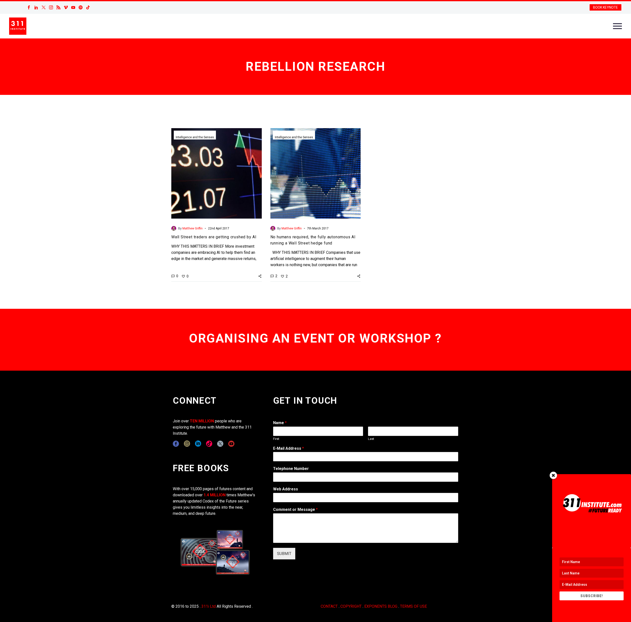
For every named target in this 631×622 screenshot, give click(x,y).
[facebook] (176, 444)
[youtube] (231, 444)
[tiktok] (209, 444)
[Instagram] (51, 7)
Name (280, 422)
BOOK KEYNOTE (605, 7)
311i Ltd (208, 606)
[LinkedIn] (36, 7)
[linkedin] (198, 444)
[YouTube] (73, 7)
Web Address (285, 489)
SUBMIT (284, 553)
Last (371, 439)
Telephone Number (291, 468)
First (276, 439)
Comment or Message (295, 509)
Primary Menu (617, 26)
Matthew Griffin (192, 228)
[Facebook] (29, 7)
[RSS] (58, 7)
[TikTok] (88, 7)
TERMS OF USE (413, 606)
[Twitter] (43, 7)
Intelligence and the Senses (195, 137)
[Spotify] (80, 7)
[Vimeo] (66, 7)
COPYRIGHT (351, 606)
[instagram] (187, 444)
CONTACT (329, 606)
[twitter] (220, 444)
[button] (260, 276)
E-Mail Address (288, 448)
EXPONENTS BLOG (380, 606)
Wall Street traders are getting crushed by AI (214, 237)
